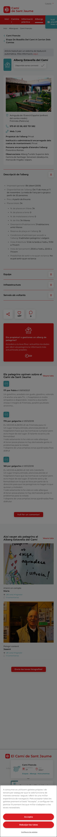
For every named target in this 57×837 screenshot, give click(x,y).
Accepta (28, 817)
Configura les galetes (29, 832)
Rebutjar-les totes (28, 824)
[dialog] (28, 811)
